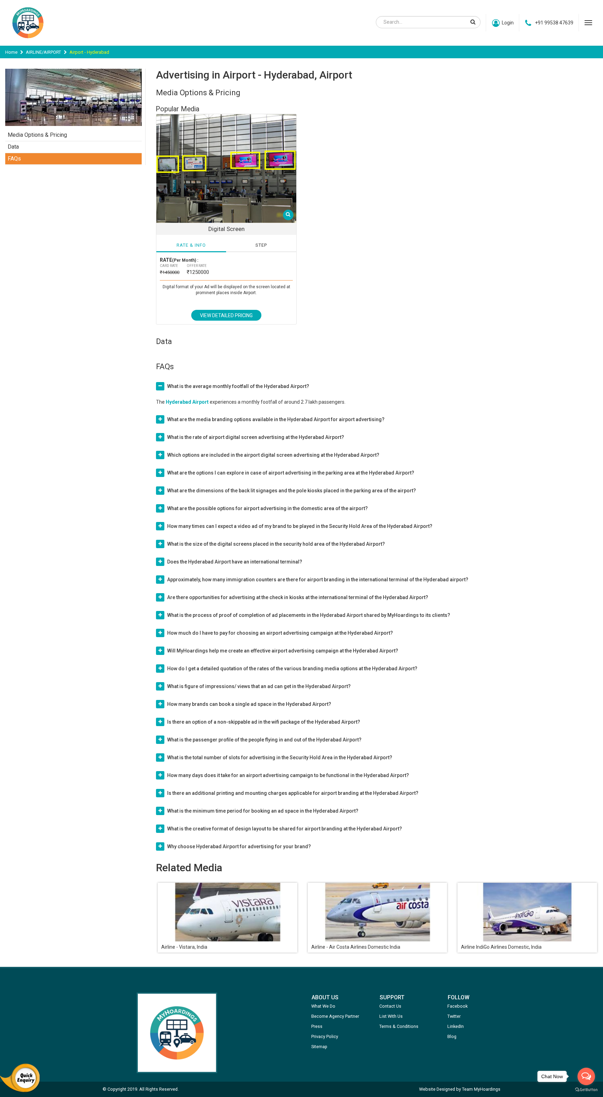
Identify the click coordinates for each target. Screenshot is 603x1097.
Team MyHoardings (481, 1089)
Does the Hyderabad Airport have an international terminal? (234, 562)
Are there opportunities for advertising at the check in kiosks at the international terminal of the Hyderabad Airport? (297, 597)
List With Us (391, 1016)
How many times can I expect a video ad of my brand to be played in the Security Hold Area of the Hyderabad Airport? (299, 526)
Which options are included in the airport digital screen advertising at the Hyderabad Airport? (273, 455)
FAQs (14, 158)
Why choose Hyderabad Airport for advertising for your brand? (239, 846)
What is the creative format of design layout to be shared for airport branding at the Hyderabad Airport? (284, 828)
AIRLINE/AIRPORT (43, 52)
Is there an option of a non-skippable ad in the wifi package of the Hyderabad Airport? (263, 722)
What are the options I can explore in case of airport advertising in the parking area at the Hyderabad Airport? (290, 473)
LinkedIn (455, 1026)
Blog (451, 1036)
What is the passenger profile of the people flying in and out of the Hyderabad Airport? (264, 739)
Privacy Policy (324, 1036)
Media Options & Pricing (37, 135)
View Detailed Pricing (226, 315)
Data (13, 146)
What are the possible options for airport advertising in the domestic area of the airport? (267, 508)
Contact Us (390, 1006)
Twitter (454, 1016)
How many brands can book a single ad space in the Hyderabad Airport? (249, 704)
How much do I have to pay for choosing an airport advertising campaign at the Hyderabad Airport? (280, 633)
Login (508, 22)
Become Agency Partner (335, 1016)
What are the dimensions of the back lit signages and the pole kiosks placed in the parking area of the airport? (291, 490)
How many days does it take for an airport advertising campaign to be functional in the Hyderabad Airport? (288, 775)
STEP (261, 245)
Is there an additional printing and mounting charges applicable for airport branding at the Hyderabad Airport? (292, 793)
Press (316, 1026)
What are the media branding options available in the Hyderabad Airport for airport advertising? (276, 419)
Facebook (457, 1006)
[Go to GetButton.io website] (586, 1090)
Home (11, 52)
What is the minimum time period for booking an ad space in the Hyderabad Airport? (262, 811)
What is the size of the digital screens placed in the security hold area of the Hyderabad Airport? (276, 544)
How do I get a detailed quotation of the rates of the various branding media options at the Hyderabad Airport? (292, 668)
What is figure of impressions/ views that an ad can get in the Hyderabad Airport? (259, 686)
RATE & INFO (191, 245)
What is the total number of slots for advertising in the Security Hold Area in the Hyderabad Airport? (279, 757)
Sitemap (319, 1046)
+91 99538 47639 (554, 22)
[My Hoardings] (28, 41)
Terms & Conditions (398, 1026)
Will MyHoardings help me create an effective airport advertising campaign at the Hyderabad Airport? (282, 651)
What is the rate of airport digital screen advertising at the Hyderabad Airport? (255, 437)
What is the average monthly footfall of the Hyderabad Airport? (238, 386)
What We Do (323, 1006)
